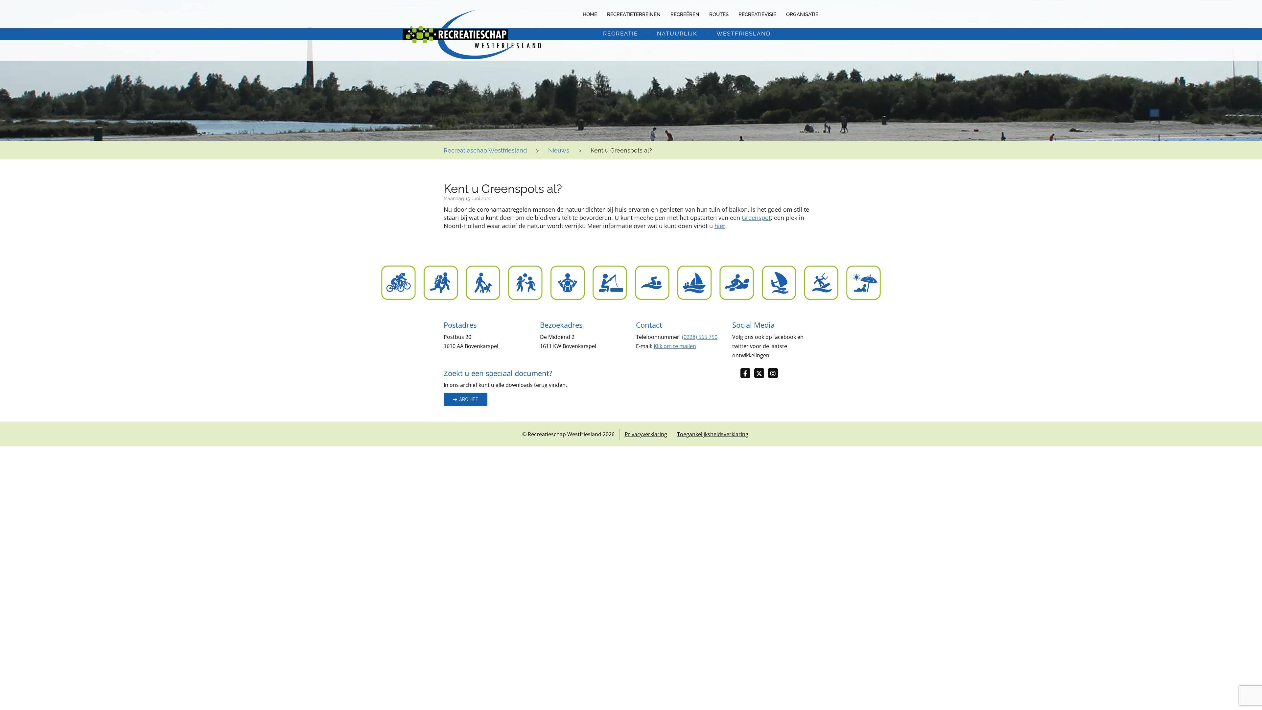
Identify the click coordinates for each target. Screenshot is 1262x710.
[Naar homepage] (472, 34)
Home (590, 14)
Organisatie (802, 14)
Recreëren (684, 14)
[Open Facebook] (747, 373)
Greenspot (756, 218)
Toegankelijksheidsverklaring (712, 434)
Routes (719, 14)
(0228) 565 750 (699, 337)
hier (719, 226)
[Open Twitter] (761, 373)
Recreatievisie (757, 14)
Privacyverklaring (646, 434)
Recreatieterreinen (634, 14)
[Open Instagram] (775, 373)
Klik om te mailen (675, 346)
